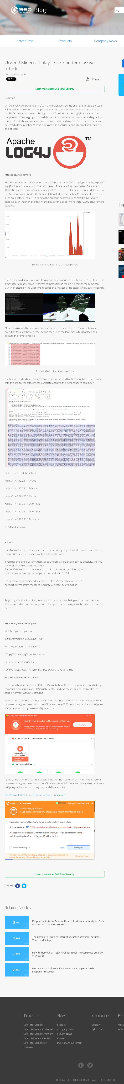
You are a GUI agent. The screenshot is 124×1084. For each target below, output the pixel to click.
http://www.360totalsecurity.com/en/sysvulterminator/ (35, 795)
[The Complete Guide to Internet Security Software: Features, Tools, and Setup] (17, 938)
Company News (65, 1029)
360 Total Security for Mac (38, 1038)
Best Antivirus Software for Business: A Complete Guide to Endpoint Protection (64, 970)
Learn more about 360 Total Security (54, 88)
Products (65, 41)
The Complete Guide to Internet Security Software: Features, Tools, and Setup (66, 938)
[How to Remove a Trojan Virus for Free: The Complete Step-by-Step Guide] (17, 954)
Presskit (61, 1038)
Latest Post (25, 41)
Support (96, 1024)
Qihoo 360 (97, 1029)
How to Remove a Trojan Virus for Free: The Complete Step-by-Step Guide (68, 954)
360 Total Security (33, 1024)
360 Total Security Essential (38, 1029)
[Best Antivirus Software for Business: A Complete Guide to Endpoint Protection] (17, 969)
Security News (64, 1033)
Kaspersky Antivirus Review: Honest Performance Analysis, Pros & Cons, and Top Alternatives (68, 922)
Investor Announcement (69, 1042)
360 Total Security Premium (38, 1033)
